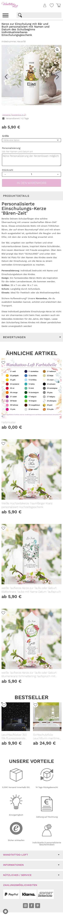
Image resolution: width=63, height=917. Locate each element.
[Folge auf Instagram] (25, 905)
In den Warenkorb (31, 183)
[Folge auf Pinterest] (37, 905)
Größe (5, 136)
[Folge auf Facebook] (31, 905)
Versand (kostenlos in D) (14, 114)
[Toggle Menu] (5, 15)
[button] (55, 28)
